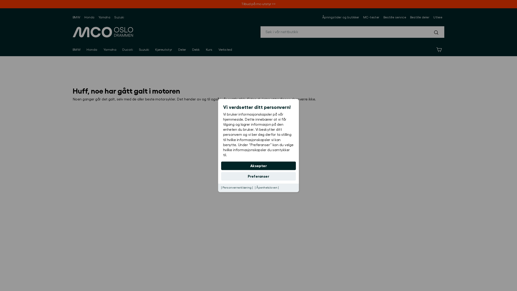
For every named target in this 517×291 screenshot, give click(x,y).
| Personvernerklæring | (237, 187)
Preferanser (258, 176)
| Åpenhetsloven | (267, 187)
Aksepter (258, 166)
